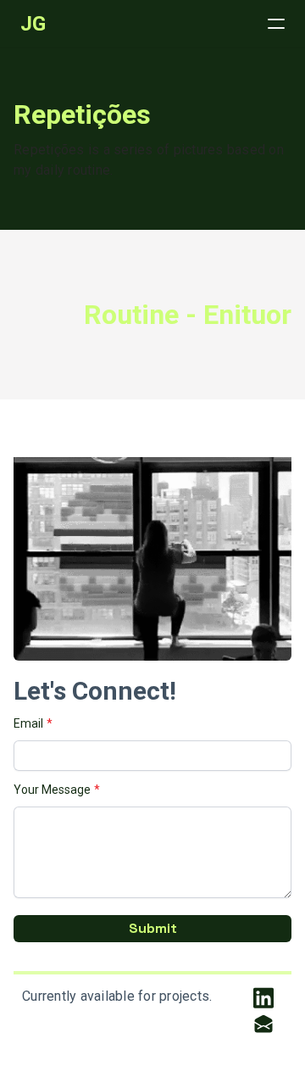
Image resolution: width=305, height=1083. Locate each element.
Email (28, 723)
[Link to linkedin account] (263, 997)
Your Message (52, 789)
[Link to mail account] (263, 1023)
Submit (153, 928)
